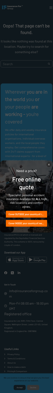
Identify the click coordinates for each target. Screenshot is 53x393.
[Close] (49, 164)
